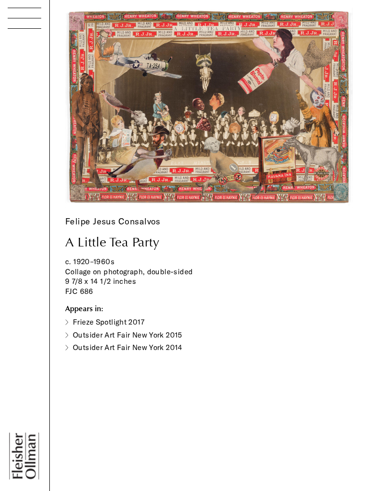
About (22, 131)
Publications (37, 96)
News (21, 113)
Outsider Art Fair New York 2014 (128, 347)
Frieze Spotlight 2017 (108, 322)
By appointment (59, 417)
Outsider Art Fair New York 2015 (128, 334)
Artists (22, 61)
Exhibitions (34, 78)
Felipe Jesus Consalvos (113, 221)
